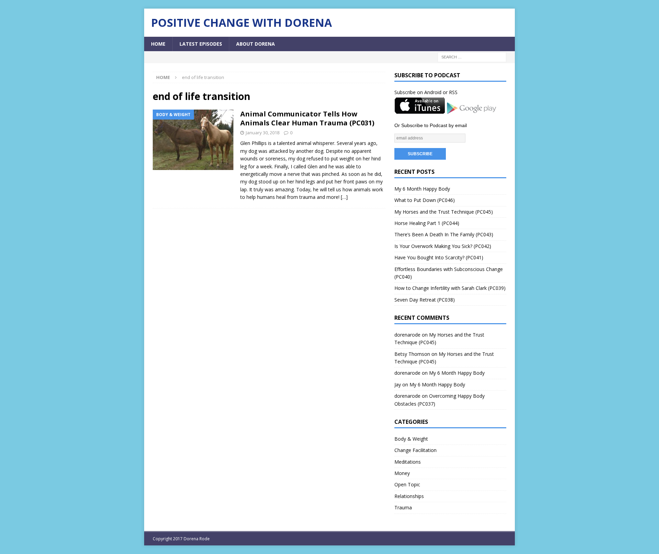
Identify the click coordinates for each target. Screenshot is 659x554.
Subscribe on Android (417, 92)
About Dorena (255, 44)
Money (402, 473)
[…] (344, 197)
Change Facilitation (415, 450)
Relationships (409, 496)
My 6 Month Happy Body (422, 188)
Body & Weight (411, 439)
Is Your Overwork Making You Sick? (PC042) (442, 246)
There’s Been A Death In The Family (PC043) (443, 234)
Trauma (403, 507)
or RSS (450, 92)
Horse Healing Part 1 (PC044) (426, 223)
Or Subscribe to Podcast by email (430, 125)
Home (158, 44)
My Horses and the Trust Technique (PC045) (443, 211)
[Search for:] (472, 57)
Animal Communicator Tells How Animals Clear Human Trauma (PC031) (307, 118)
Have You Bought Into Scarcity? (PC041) (438, 257)
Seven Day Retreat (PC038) (424, 299)
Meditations (407, 462)
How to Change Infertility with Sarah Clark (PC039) (450, 288)
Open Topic (407, 484)
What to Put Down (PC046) (424, 200)
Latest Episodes (201, 44)
